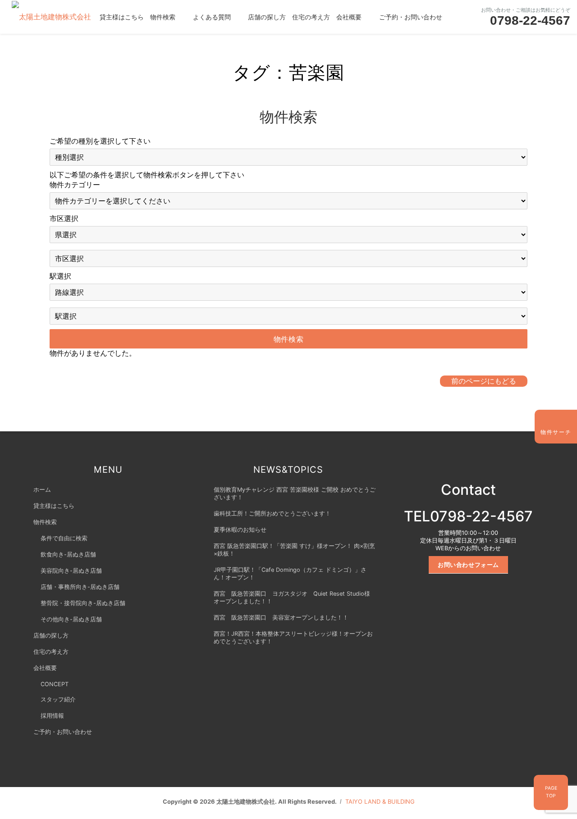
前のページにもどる (483, 380)
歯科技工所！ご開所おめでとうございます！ (272, 513)
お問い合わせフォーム (468, 565)
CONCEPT (55, 684)
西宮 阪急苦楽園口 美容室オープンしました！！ (281, 617)
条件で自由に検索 (64, 538)
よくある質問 (212, 16)
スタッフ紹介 (58, 699)
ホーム (42, 489)
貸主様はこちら (122, 16)
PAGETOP (551, 792)
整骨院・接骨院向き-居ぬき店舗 (83, 603)
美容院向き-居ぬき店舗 (71, 570)
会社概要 (349, 16)
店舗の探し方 (267, 16)
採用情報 (52, 715)
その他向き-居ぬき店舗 (71, 619)
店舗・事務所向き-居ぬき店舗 (80, 587)
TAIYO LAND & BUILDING (380, 801)
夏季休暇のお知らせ (240, 529)
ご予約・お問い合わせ (410, 16)
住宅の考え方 (311, 16)
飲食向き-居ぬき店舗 (68, 554)
